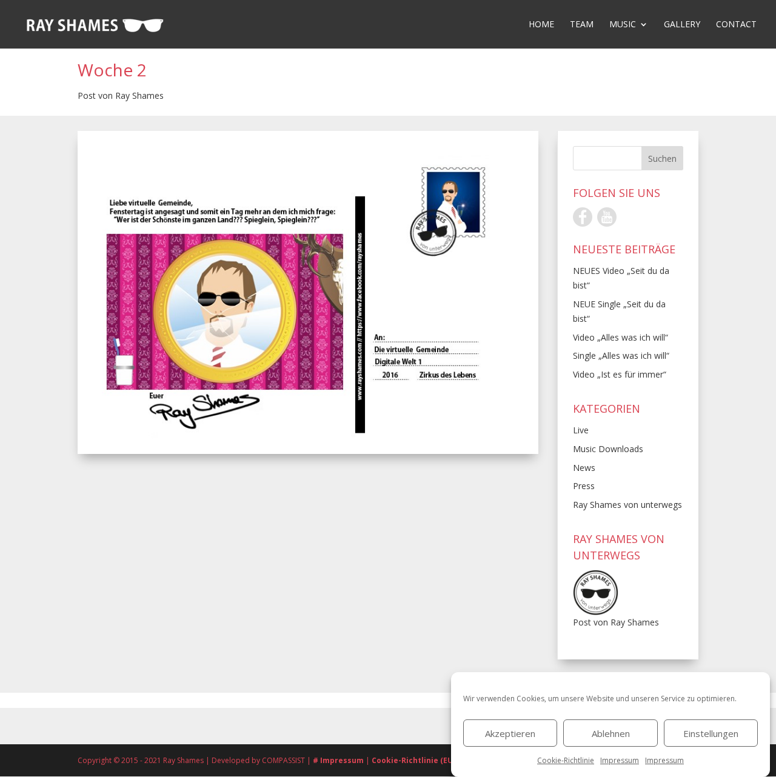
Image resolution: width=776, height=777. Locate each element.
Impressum (619, 760)
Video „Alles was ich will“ (620, 337)
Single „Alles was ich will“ (621, 355)
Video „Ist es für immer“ (619, 374)
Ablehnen (611, 733)
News (584, 467)
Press (584, 486)
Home (541, 25)
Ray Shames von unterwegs (627, 504)
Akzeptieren (510, 733)
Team (582, 25)
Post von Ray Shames (121, 95)
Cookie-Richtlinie (565, 760)
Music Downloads (608, 449)
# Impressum (339, 760)
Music (622, 25)
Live (581, 430)
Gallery (682, 25)
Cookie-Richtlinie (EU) (413, 760)
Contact (736, 25)
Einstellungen (710, 733)
